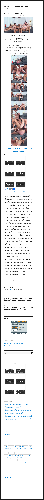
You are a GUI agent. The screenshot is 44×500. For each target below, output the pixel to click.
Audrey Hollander (24, 448)
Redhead (27, 457)
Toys (21, 280)
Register (7, 473)
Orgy (6, 435)
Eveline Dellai (28, 453)
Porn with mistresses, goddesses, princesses (13, 343)
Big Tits (6, 450)
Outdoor (12, 457)
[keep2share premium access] (18, 327)
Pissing (22, 457)
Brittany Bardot (17, 450)
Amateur (7, 448)
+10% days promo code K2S (19, 191)
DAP (6, 429)
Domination (17, 453)
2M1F (6, 446)
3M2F (16, 446)
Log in (6, 474)
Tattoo (30, 459)
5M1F (30, 446)
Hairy (10, 455)
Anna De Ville (13, 448)
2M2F (9, 446)
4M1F (23, 446)
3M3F (20, 446)
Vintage (24, 462)
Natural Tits (16, 280)
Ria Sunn (7, 459)
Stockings (20, 459)
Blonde (10, 450)
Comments (8, 477)
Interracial (8, 280)
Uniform (13, 462)
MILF (30, 455)
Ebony (23, 453)
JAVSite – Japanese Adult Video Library (12, 345)
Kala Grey (12, 280)
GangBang (7, 434)
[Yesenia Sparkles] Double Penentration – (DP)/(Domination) (18, 415)
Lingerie (25, 455)
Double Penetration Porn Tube (16, 6)
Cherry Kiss (11, 453)
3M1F (13, 446)
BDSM (30, 448)
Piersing (17, 457)
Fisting (6, 455)
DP (6, 431)
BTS (27, 450)
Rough (11, 459)
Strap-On (25, 459)
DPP (6, 432)
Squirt (15, 459)
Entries (7, 476)
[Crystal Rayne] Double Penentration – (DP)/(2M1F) (16, 404)
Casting (6, 453)
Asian (18, 448)
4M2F (27, 446)
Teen (19, 280)
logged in (12, 289)
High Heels (14, 455)
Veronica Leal (19, 462)
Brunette (23, 450)
